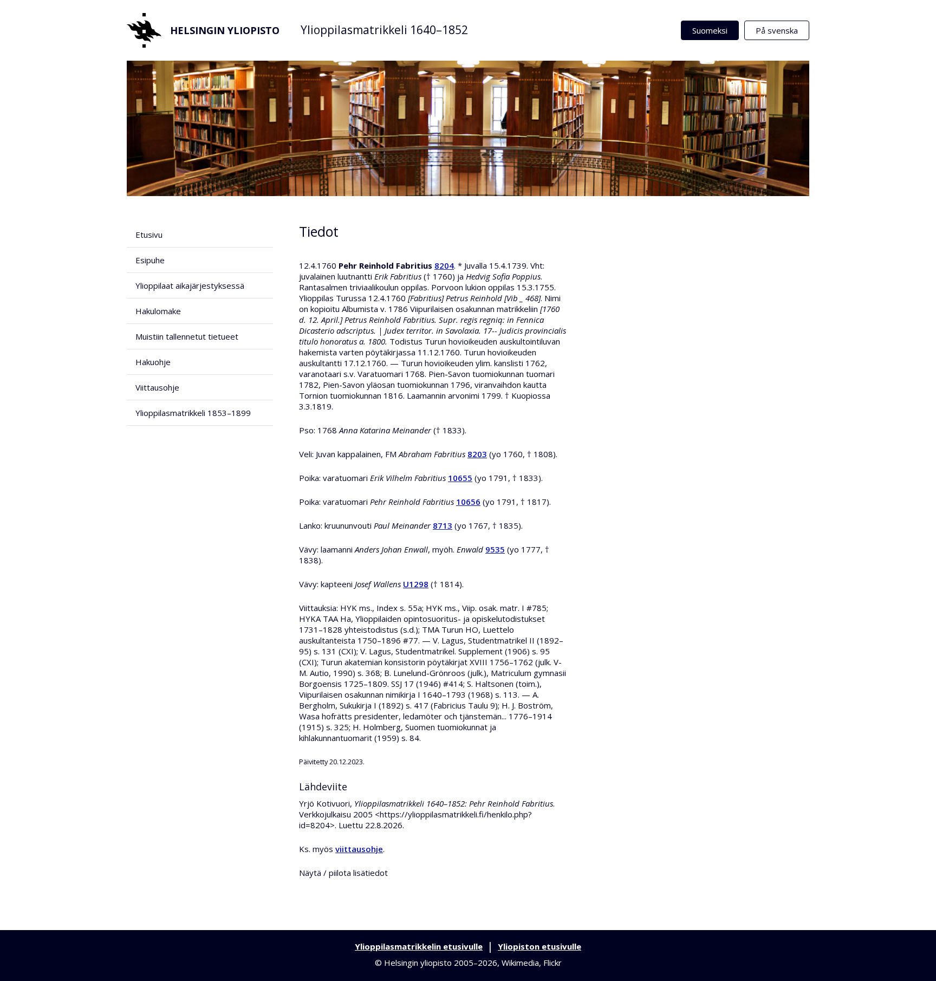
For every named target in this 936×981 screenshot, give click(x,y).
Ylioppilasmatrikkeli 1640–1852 (384, 29)
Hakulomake (158, 311)
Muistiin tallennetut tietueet (186, 336)
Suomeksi (709, 30)
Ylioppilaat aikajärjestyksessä (189, 285)
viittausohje (359, 848)
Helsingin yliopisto (225, 30)
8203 (477, 454)
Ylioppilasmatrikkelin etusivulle (419, 946)
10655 (460, 477)
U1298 (415, 584)
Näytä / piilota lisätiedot (343, 872)
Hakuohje (153, 361)
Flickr (552, 962)
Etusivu (148, 234)
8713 (442, 525)
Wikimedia (520, 962)
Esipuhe (150, 260)
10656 (468, 501)
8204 (444, 265)
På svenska (777, 30)
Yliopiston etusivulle (539, 946)
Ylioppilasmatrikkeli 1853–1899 (193, 412)
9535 (495, 549)
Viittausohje (157, 387)
